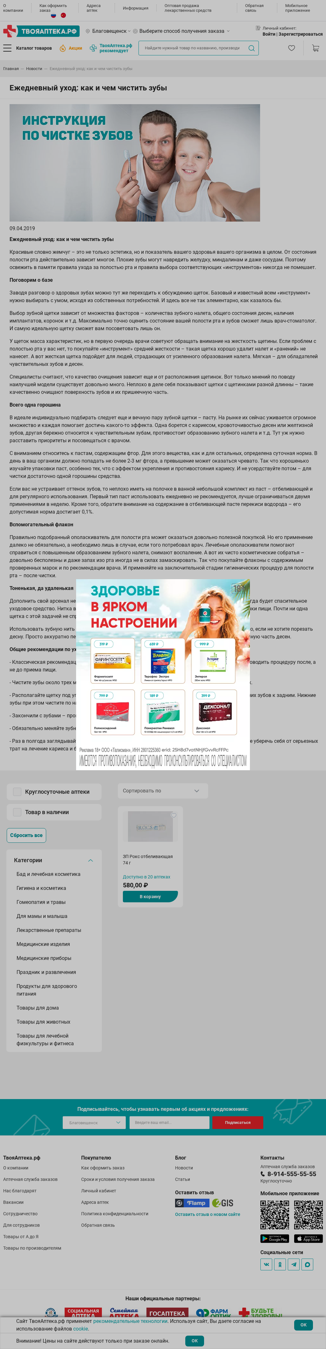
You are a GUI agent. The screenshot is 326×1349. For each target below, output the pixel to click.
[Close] (243, 586)
